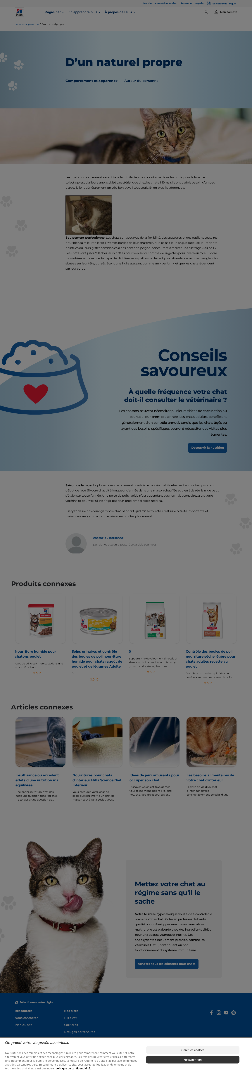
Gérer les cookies (192, 1050)
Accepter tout (193, 1059)
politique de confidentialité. (73, 1068)
